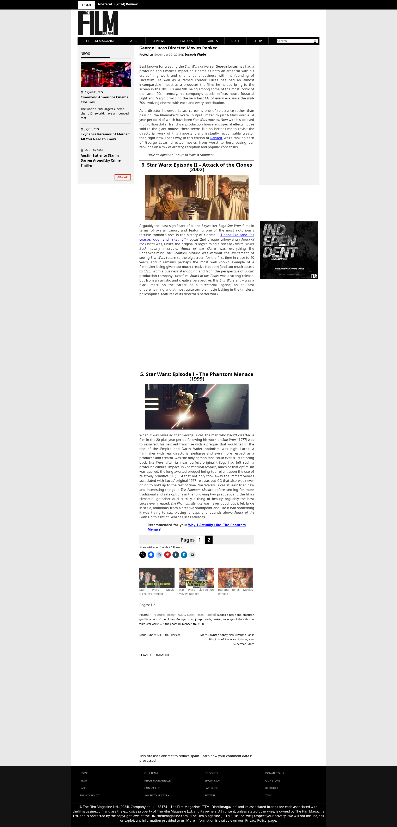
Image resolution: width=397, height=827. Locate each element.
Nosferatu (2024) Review (118, 4)
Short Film (212, 780)
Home (84, 773)
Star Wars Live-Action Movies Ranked (196, 592)
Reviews (158, 41)
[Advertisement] (196, 333)
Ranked (211, 615)
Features (186, 41)
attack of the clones (162, 619)
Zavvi (268, 795)
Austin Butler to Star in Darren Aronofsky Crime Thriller (101, 160)
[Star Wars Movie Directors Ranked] (157, 578)
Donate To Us (274, 773)
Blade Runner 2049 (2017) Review (159, 635)
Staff (235, 41)
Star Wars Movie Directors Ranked (157, 592)
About (84, 780)
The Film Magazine (99, 41)
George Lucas (185, 619)
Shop (258, 41)
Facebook (211, 788)
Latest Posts (195, 615)
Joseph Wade (195, 54)
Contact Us (152, 788)
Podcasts (211, 773)
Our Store (272, 780)
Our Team (151, 773)
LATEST (134, 41)
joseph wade (203, 619)
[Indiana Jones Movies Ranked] (235, 578)
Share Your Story (156, 795)
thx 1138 (198, 624)
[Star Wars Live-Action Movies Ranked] (196, 578)
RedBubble (272, 788)
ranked (217, 619)
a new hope (234, 615)
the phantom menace (178, 624)
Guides (212, 41)
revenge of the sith (235, 619)
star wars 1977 (155, 624)
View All (123, 177)
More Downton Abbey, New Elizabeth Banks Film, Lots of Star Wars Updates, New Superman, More (227, 639)
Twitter (210, 795)
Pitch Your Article (157, 780)
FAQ (82, 788)
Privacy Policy (90, 795)
